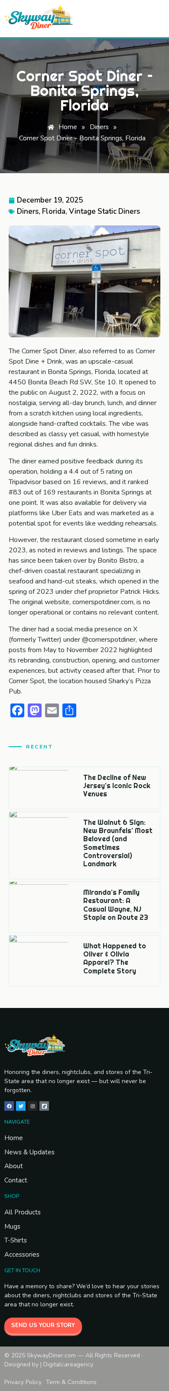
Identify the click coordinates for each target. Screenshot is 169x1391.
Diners (28, 211)
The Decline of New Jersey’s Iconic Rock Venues (116, 785)
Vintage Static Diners (104, 211)
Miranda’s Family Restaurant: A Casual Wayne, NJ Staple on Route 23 (115, 905)
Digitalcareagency (68, 1364)
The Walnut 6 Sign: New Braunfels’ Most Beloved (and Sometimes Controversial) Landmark (118, 843)
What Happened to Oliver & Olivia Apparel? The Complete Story (114, 958)
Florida (53, 211)
